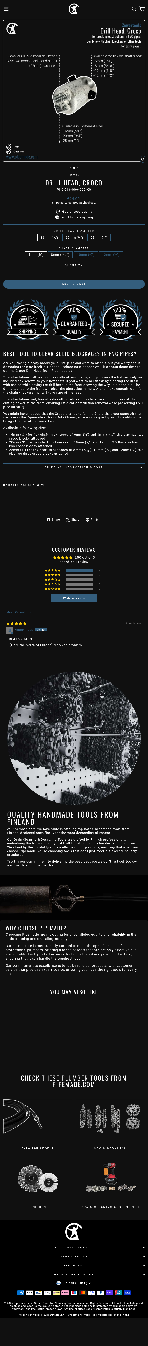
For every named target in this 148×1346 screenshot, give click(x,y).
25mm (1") (99, 237)
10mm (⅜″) (86, 255)
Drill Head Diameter (74, 230)
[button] (53, 570)
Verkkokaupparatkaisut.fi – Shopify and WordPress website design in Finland (81, 1314)
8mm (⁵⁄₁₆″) (60, 255)
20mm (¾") (74, 237)
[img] (16, 623)
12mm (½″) (110, 255)
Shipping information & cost (74, 467)
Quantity (74, 265)
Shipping (58, 202)
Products (73, 1265)
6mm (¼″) (36, 255)
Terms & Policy (73, 1256)
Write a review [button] (74, 598)
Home (73, 175)
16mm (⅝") (49, 237)
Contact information (73, 1274)
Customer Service (73, 1247)
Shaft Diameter (74, 248)
